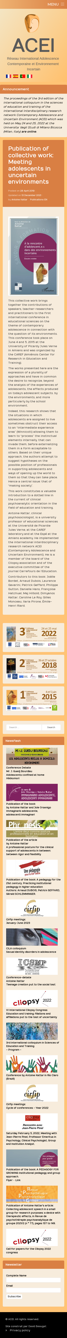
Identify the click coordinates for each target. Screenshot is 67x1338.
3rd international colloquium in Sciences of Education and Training (32, 1044)
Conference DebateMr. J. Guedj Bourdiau (25, 773)
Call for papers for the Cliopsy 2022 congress (28, 1251)
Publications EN (38, 199)
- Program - (13, 1049)
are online (28, 131)
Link (17, 1180)
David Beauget (37, 1326)
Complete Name (16, 1275)
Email (9, 1286)
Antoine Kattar (19, 199)
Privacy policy (20, 1330)
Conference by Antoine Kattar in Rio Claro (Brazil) (32, 1077)
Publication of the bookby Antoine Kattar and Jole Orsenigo (28, 809)
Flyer (9, 1180)
